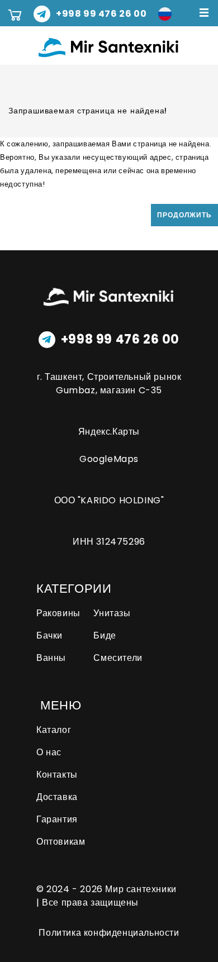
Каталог (53, 729)
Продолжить (184, 215)
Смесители (117, 657)
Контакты (57, 774)
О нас (48, 752)
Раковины (58, 613)
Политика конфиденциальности (109, 932)
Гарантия (57, 819)
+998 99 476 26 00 (120, 339)
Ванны (51, 657)
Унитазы (111, 613)
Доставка (57, 796)
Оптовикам (60, 841)
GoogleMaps (109, 459)
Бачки (49, 635)
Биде (104, 635)
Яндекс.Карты (109, 431)
